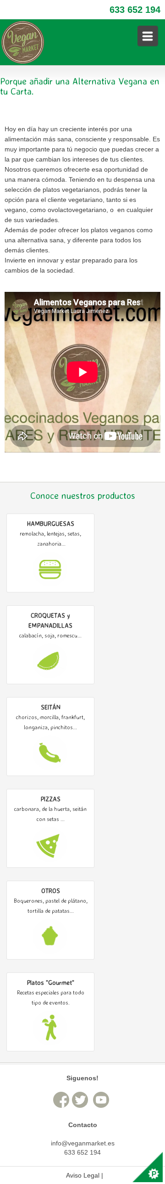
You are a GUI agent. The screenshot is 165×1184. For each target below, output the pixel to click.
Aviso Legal (82, 1175)
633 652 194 (135, 10)
